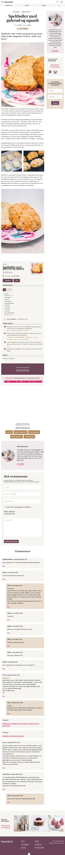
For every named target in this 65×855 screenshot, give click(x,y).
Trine (8, 585)
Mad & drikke (16, 11)
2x (7, 289)
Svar (4, 566)
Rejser (44, 5)
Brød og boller (26, 11)
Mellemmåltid (17, 436)
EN (59, 5)
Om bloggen (25, 844)
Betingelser (38, 844)
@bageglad (11, 378)
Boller (9, 432)
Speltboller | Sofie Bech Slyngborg (13, 736)
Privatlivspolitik (39, 847)
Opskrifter (8, 5)
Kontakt (23, 847)
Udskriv (8, 280)
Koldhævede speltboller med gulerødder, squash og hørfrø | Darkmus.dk (21, 725)
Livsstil (27, 5)
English (37, 841)
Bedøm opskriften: (9, 511)
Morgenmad (29, 436)
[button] (4, 272)
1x (4, 289)
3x (10, 289)
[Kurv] (62, 2)
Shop (22, 841)
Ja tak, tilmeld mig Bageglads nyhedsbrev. (18, 507)
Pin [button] (17, 280)
